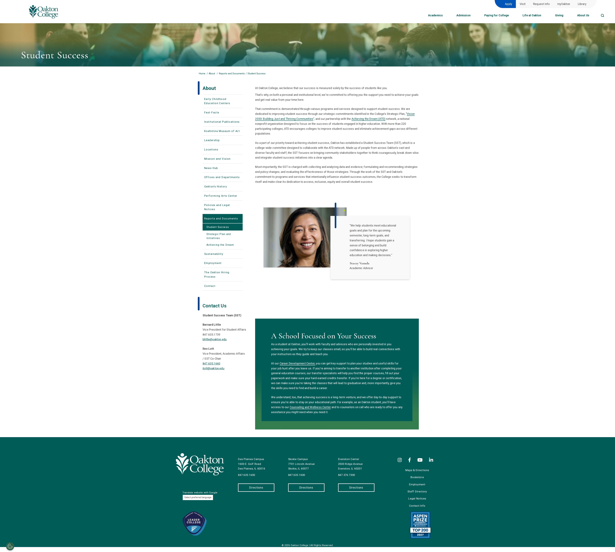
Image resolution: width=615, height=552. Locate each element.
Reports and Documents (232, 73)
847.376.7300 (346, 475)
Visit (522, 4)
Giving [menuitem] (559, 15)
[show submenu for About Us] (592, 16)
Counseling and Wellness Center (310, 407)
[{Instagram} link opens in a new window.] (401, 460)
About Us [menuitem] (583, 15)
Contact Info (417, 505)
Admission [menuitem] (463, 15)
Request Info (541, 4)
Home (202, 73)
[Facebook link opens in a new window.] (410, 460)
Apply (508, 4)
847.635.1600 (246, 475)
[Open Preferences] (10, 546)
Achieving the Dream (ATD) (368, 118)
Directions (256, 487)
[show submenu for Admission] (473, 16)
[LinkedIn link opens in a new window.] (432, 460)
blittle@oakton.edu (215, 339)
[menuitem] (606, 11)
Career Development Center (297, 363)
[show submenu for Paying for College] (512, 16)
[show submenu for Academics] (445, 16)
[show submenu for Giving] (566, 16)
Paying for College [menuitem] (496, 15)
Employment (417, 484)
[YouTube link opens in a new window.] (420, 460)
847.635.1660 (211, 363)
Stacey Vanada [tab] (344, 210)
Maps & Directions (417, 470)
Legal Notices (417, 498)
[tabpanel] (337, 250)
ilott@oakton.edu (213, 368)
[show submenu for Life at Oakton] (544, 16)
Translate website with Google (199, 492)
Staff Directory (417, 491)
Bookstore (417, 477)
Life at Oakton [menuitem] (532, 15)
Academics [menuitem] (435, 15)
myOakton (563, 4)
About (212, 73)
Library (582, 4)
